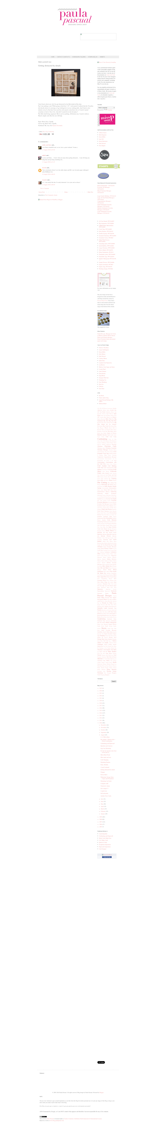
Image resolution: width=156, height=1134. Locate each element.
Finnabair (114, 509)
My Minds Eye (101, 573)
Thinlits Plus (113, 648)
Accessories (109, 408)
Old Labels (110, 582)
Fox (115, 514)
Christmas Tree (103, 451)
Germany (103, 523)
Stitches (111, 637)
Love (98, 555)
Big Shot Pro (111, 422)
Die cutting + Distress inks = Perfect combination (108, 740)
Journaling (99, 539)
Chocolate (114, 444)
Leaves (109, 550)
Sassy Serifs (106, 617)
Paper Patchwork (101, 587)
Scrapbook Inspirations (105, 844)
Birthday (114, 424)
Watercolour (100, 664)
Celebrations (113, 441)
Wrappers (109, 673)
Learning (105, 550)
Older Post (90, 192)
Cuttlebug (113, 478)
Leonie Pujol (102, 369)
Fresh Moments (111, 520)
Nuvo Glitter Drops (102, 582)
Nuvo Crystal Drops (111, 577)
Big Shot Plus (112, 421)
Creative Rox (107, 476)
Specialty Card (100, 633)
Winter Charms (112, 667)
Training (114, 653)
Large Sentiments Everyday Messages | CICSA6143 (104, 212)
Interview (99, 534)
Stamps (106, 635)
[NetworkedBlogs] (107, 855)
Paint (106, 585)
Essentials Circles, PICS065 (106, 238)
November (104, 727)
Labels (115, 543)
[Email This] (44, 134)
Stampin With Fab (103, 378)
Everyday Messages (112, 502)
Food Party (106, 514)
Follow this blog (107, 857)
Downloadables (112, 488)
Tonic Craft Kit (103, 651)
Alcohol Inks (113, 410)
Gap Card (103, 522)
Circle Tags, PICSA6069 (105, 229)
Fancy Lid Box (110, 507)
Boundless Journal (101, 431)
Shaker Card (100, 624)
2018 (100, 703)
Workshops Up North (106, 781)
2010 (100, 723)
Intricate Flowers (106, 536)
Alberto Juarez (102, 132)
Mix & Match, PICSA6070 (106, 250)
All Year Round (101, 412)
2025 (100, 688)
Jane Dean (101, 388)
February (103, 811)
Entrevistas (103, 498)
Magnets (104, 559)
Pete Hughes (102, 145)
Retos (111, 615)
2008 (100, 819)
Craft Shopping (104, 760)
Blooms (106, 428)
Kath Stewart (102, 143)
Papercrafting (100, 591)
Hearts (105, 529)
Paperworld (107, 591)
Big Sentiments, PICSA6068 (106, 223)
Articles (112, 415)
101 (98, 408)
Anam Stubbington (104, 350)
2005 (100, 827)
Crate (98, 475)
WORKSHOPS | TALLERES (78, 57)
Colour (109, 455)
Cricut (98, 478)
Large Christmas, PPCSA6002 (107, 248)
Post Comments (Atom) (51, 195)
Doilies (112, 484)
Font (103, 514)
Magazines (113, 555)
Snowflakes (100, 632)
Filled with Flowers (107, 509)
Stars (115, 635)
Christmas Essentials (111, 448)
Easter (98, 490)
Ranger (105, 613)
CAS (104, 441)
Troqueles (99, 657)
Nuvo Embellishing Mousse (104, 578)
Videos (108, 660)
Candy (115, 435)
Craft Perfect (104, 469)
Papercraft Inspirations (105, 847)
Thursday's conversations (103, 649)
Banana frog (109, 417)
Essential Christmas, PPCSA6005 (107, 236)
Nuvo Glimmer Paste (111, 580)
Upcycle (114, 658)
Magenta (109, 557)
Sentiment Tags (101, 621)
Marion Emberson (105, 560)
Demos (110, 480)
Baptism (99, 419)
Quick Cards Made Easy (105, 838)
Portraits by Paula (107, 603)
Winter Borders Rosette (102, 667)
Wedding (109, 664)
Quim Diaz (102, 360)
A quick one (104, 791)
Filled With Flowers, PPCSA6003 (104, 240)
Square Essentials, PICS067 (106, 264)
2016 (100, 708)
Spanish (114, 632)
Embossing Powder (101, 495)
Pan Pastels (110, 585)
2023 (100, 693)
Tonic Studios (112, 651)
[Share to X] (47, 134)
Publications (113, 606)
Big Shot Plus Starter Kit (102, 422)
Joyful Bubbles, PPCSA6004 (106, 246)
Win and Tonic (105, 666)
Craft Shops (110, 469)
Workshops (100, 673)
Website (104, 664)
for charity (112, 514)
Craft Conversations (108, 467)
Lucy (109, 555)
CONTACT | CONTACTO (63, 57)
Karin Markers (105, 543)
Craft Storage (106, 471)
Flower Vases (106, 513)
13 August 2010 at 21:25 (48, 162)
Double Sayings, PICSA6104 (106, 233)
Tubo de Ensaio (112, 657)
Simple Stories (100, 626)
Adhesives (99, 410)
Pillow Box (110, 601)
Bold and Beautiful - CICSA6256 (105, 185)
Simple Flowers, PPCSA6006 (106, 262)
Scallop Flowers (113, 617)
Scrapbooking (101, 619)
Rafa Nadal (113, 612)
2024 (100, 691)
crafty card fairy (46, 145)
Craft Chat (100, 467)
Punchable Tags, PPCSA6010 (106, 256)
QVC (109, 612)
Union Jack (109, 659)
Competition (100, 457)
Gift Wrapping (108, 523)
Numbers (111, 575)
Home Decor (110, 530)
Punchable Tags (112, 608)
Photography (100, 599)
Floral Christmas (105, 511)
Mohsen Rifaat (102, 403)
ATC (98, 417)
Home (66, 192)
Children (104, 444)
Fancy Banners (109, 506)
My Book (101, 395)
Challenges (104, 442)
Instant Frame (112, 532)
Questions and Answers (107, 610)
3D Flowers (104, 408)
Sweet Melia (100, 641)
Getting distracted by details (108, 770)
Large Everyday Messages (109, 546)
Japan (108, 538)
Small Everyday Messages (108, 630)
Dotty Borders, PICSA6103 (106, 231)
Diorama (99, 484)
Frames (114, 516)
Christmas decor (101, 448)
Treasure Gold (105, 655)
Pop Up (99, 603)
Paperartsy (100, 589)
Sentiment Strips (111, 619)
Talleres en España (102, 642)
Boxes (111, 431)
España (114, 499)
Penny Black (100, 597)
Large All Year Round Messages (105, 545)
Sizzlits (109, 628)
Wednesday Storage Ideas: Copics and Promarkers (107, 777)
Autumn (102, 417)
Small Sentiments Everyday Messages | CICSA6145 (104, 205)
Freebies (114, 518)
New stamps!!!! (105, 788)
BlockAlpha (99, 426)
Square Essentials (57, 125)
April (102, 806)
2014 (100, 408)
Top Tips (102, 653)
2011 (100, 720)
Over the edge (100, 585)
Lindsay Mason (103, 358)
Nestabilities (113, 573)
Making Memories (111, 559)
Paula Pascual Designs (106, 594)
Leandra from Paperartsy (105, 363)
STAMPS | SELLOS (92, 57)
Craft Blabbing (112, 466)
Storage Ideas (100, 639)
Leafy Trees (100, 550)
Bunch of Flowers (111, 433)
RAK (98, 613)
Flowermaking (113, 513)
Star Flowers (111, 635)
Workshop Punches (105, 762)
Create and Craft (110, 75)
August (103, 735)
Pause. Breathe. (104, 765)
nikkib (44, 155)
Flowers (99, 514)
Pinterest (114, 601)
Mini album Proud (105, 755)
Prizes (103, 606)
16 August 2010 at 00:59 (48, 185)
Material (103, 562)
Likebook (103, 553)
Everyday (113, 500)
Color (105, 455)
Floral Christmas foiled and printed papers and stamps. (106, 340)
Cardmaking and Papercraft (108, 743)
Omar (115, 582)
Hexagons (114, 529)
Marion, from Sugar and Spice (107, 367)
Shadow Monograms (111, 622)
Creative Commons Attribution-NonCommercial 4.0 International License (83, 1119)
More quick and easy (106, 757)
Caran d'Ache (100, 436)
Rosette (102, 617)
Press (112, 604)
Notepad (107, 575)
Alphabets (108, 412)
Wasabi (114, 662)
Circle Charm (110, 451)
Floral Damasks (113, 511)
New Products (100, 575)
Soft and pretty (104, 793)
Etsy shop (99, 500)
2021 (100, 698)
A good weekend (105, 767)
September (104, 732)
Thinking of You (103, 648)
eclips (102, 490)
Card (107, 436)
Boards (110, 428)
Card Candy (113, 436)
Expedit (111, 504)
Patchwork (113, 591)
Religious (104, 615)
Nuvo (115, 575)
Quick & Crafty (103, 842)
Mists (98, 568)
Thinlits (108, 648)
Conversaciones (100, 458)
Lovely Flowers (104, 555)
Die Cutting (102, 482)
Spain (111, 632)
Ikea (115, 530)
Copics (108, 464)
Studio (106, 639)
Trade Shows (109, 653)
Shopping (106, 624)
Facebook (99, 506)
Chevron (99, 444)
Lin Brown (102, 365)
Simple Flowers (112, 624)
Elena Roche (102, 373)
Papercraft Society (111, 589)
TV (104, 658)
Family (104, 506)
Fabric (114, 504)
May (102, 804)
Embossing (113, 491)
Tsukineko (104, 657)
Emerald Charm (104, 497)
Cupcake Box (107, 478)
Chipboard (108, 444)
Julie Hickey (102, 354)
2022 (100, 696)
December (103, 725)
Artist (115, 415)
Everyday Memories (102, 502)
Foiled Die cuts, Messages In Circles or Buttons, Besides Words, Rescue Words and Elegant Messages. (106, 335)
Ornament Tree (106, 584)
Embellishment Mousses (103, 491)
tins (98, 651)
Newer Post (42, 192)
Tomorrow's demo (105, 786)
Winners (114, 666)
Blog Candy (105, 426)
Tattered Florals (112, 642)
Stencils (106, 637)
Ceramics (99, 442)
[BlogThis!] (45, 134)
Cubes (102, 478)
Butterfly (99, 435)
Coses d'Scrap (113, 464)
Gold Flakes (103, 525)
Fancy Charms (103, 507)
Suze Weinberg (103, 382)
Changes (103, 772)
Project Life (108, 606)
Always (112, 412)
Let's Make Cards (103, 840)
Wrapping (103, 674)
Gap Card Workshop (106, 748)
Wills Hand (99, 666)
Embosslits (108, 495)
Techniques (100, 644)
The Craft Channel (107, 646)
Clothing (101, 455)
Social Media (106, 632)
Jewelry (112, 538)
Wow (105, 673)
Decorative (106, 480)
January (103, 814)
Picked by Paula (103, 601)
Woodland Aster (101, 671)
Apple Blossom (109, 413)
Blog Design (111, 426)
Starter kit (100, 637)
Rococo (99, 617)
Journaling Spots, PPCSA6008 (107, 243)
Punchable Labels (102, 608)
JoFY (115, 538)
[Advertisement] (104, 916)
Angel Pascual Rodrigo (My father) (106, 400)
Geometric (114, 521)
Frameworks (100, 518)
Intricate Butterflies (107, 534)
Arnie (102, 415)
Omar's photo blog (104, 398)
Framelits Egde (107, 516)
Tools (98, 653)
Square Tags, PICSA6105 (105, 266)
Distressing (104, 484)
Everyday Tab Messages (103, 504)
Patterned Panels (102, 593)
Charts (115, 442)
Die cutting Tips (112, 483)
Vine (111, 660)
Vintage (114, 660)
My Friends (113, 571)
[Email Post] (52, 134)
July (102, 799)
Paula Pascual (50, 1119)
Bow (107, 431)
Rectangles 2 (113, 613)
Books (115, 429)
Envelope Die (109, 499)
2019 (100, 700)
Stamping (102, 635)
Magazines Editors (101, 557)
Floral (98, 511)
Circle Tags (106, 453)
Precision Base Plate (105, 604)
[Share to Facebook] (49, 134)
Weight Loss (113, 664)
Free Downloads (107, 518)
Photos (105, 599)
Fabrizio (101, 386)
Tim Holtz (113, 649)
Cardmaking (51, 131)
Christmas (99, 446)
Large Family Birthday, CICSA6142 (106, 196)
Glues (98, 525)
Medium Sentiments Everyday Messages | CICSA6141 (105, 209)
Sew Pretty (102, 622)
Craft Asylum (102, 466)
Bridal (115, 431)
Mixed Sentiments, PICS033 (106, 252)
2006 (100, 824)
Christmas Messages (102, 450)
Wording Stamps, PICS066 (106, 269)
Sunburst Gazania (112, 639)
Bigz (110, 424)
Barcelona (103, 419)
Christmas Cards (110, 446)
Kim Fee (101, 384)
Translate (109, 110)
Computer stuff (104, 783)
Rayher (108, 613)
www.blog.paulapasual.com (57, 1120)
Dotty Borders (108, 486)
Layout (110, 548)
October (103, 730)
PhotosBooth (110, 599)
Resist (108, 615)
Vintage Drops (108, 662)
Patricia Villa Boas (104, 347)
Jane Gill (101, 139)
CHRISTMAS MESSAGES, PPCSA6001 (106, 226)
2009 (100, 817)
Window (111, 666)
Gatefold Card (109, 521)
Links (115, 553)
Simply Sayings (108, 626)
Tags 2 (110, 641)
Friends (99, 522)
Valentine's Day (101, 660)
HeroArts (110, 529)
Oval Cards (113, 584)
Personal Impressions (102, 300)
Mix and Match (104, 568)
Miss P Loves (113, 566)
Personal (107, 597)
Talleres (114, 641)
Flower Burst (104, 774)
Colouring (114, 455)
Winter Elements (101, 669)
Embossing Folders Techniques (106, 493)
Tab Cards (105, 641)
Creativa (102, 476)
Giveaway (114, 523)
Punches (99, 610)
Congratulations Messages (110, 457)
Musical (108, 571)
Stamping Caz (102, 380)
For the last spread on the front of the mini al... (108, 751)
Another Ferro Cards (106, 796)
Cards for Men (112, 439)
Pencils (114, 595)
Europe (105, 500)
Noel (104, 575)
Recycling (99, 615)
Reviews (114, 615)
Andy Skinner (102, 371)
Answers (104, 413)
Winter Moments (111, 669)
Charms (111, 442)
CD (110, 441)
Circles (111, 453)
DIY (109, 484)
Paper (115, 585)
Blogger (101, 1092)
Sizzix (103, 628)
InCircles (99, 532)
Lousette (44, 180)
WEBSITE (102, 57)
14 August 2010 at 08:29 (48, 174)
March (103, 809)
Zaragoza (107, 675)
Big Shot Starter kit (106, 423)
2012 (100, 718)
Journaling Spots (107, 539)
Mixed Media (107, 569)
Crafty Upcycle (113, 473)
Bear (113, 419)
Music (105, 571)
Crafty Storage (105, 473)
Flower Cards (100, 513)
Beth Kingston (102, 135)
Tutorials (100, 659)
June (102, 801)
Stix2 (115, 637)
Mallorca (99, 560)
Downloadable (105, 488)
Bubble (105, 433)
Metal (111, 564)
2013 (100, 715)
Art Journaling (107, 415)
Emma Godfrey (111, 497)
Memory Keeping (106, 564)
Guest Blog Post (104, 527)
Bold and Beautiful (106, 429)
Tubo (108, 657)
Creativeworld (113, 476)
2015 (100, 710)
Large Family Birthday (102, 548)
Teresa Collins (108, 644)
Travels (99, 655)
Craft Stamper (102, 849)
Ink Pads (105, 532)
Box (109, 431)
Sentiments (108, 620)
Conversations (101, 462)
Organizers (99, 584)
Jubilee (104, 541)
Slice (112, 628)
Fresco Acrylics (101, 520)
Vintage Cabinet (101, 662)
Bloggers (102, 428)
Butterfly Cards (106, 435)
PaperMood (102, 375)
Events (109, 500)
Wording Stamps (111, 671)
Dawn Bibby (102, 137)
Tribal (115, 655)
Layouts (114, 548)
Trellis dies (110, 655)
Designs (114, 480)
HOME (52, 57)
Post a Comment (44, 188)
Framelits (99, 516)
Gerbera (99, 523)
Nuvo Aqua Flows (102, 577)
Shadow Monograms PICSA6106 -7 (107, 259)
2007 (100, 822)
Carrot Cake (99, 441)
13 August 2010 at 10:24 (48, 150)
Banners (114, 417)
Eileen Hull (107, 490)
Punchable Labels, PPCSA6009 (107, 254)
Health (102, 529)
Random (102, 613)
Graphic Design (109, 525)
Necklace (109, 573)
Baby (105, 417)
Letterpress (107, 552)
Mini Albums (105, 566)
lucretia (44, 168)
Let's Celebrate (100, 552)
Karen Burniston (103, 141)
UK (106, 658)
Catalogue (107, 441)
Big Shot (106, 421)
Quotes (106, 611)
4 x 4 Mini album (105, 737)
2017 (100, 705)
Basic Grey (45, 131)
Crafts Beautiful (103, 834)
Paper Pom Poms (111, 587)
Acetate (114, 408)
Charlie (108, 442)
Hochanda (99, 530)
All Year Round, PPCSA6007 (106, 221)
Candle (111, 435)
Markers (111, 560)
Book (112, 429)
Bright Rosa (100, 433)
